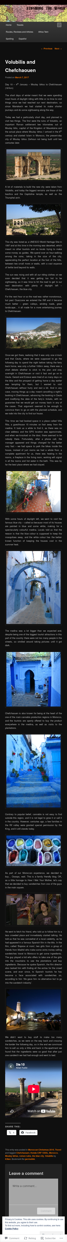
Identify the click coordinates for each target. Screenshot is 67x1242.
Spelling (10, 38)
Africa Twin (43, 31)
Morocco (53, 1152)
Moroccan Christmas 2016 (41, 1149)
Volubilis (49, 1155)
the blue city (38, 1155)
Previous (46, 48)
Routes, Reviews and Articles (19, 31)
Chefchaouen (22, 1152)
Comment (46, 1210)
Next (58, 48)
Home (9, 24)
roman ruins (25, 1155)
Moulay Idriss (11, 1155)
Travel (58, 1149)
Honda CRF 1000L (39, 1152)
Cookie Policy (11, 1228)
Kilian (8, 1159)
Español (22, 38)
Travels (20, 24)
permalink (30, 1159)
